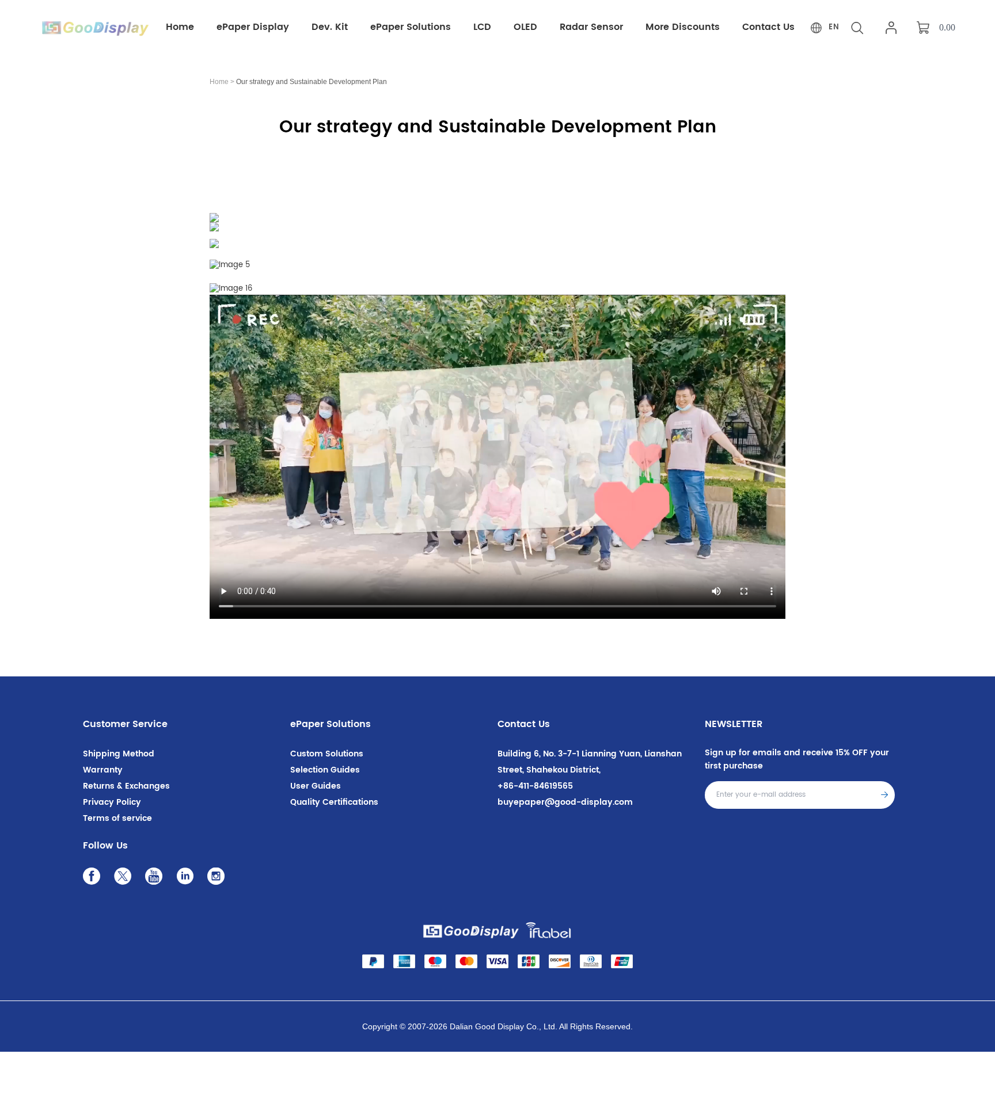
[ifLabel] (548, 929)
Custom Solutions (326, 753)
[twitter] (125, 879)
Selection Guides (325, 770)
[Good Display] (471, 929)
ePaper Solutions (330, 724)
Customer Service (125, 724)
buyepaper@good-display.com (565, 802)
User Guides (315, 786)
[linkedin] (187, 879)
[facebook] (94, 879)
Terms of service (117, 818)
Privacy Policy (112, 802)
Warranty (103, 770)
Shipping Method (118, 753)
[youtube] (156, 879)
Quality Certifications (334, 802)
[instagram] (218, 879)
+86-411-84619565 (535, 786)
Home (219, 82)
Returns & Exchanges (126, 786)
